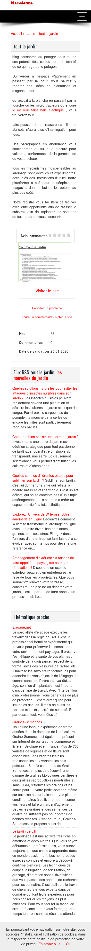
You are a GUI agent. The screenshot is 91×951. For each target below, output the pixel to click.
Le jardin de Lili (24, 831)
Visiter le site (47, 291)
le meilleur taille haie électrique (38, 110)
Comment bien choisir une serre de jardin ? (45, 436)
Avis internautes (34, 235)
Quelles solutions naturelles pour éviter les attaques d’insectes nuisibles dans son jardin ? (44, 393)
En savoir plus (49, 943)
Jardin (30, 33)
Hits (22, 333)
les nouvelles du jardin (38, 374)
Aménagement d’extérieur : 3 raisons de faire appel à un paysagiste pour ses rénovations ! (43, 562)
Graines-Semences (27, 721)
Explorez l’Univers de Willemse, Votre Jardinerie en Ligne (40, 516)
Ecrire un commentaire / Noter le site (47, 317)
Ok (68, 943)
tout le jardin (48, 33)
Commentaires (31, 342)
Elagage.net (21, 627)
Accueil (16, 33)
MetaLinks (21, 3)
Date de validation (34, 351)
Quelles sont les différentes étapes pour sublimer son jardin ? (42, 478)
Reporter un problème (47, 308)
